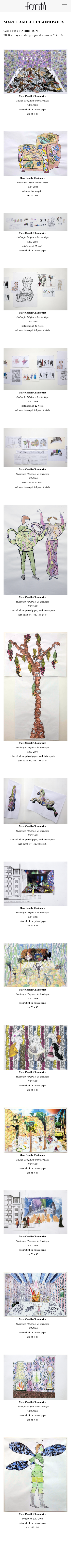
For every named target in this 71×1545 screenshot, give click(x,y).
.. (53, 35)
